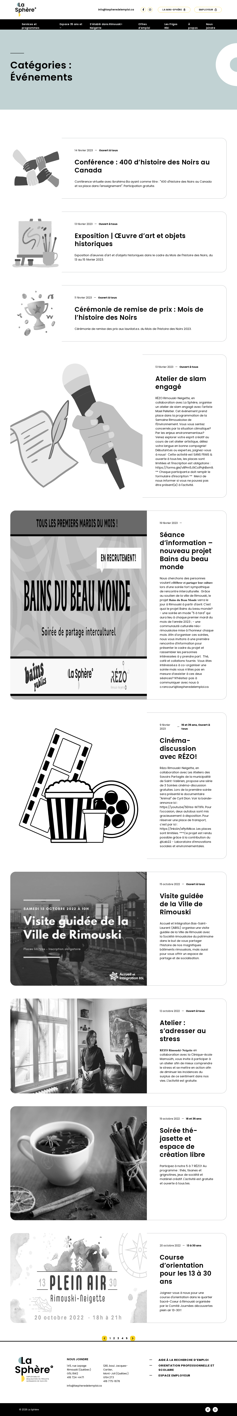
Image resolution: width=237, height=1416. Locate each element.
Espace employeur (174, 1375)
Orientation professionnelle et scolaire (186, 1367)
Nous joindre (210, 26)
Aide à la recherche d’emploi (183, 1360)
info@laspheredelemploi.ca (116, 9)
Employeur (206, 9)
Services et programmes (30, 26)
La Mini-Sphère (172, 9)
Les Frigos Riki (171, 26)
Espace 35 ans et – (71, 26)
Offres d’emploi (144, 26)
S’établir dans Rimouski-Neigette (106, 26)
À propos (193, 26)
